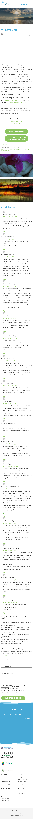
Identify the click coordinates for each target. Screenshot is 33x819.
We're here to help (5, 783)
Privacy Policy (20, 813)
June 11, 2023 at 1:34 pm (10, 426)
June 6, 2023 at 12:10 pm (10, 361)
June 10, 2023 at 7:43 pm (10, 403)
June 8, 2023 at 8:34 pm (10, 385)
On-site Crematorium (22, 777)
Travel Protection (21, 793)
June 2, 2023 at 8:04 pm (10, 257)
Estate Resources (5, 798)
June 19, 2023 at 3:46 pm (10, 523)
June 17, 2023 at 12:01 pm (10, 466)
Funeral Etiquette (5, 800)
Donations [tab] (6, 144)
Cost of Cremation (21, 776)
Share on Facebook (16, 121)
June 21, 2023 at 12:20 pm (10, 602)
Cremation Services (22, 781)
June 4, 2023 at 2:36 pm (10, 318)
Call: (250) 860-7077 (5, 784)
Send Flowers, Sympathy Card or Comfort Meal (16, 138)
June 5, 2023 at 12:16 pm (10, 338)
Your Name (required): (7, 659)
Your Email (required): (6, 666)
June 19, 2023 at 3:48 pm (10, 550)
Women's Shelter (5, 777)
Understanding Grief (5, 790)
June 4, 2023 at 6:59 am (10, 286)
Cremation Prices (21, 783)
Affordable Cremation (22, 779)
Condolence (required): (7, 673)
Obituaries (3, 776)
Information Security (5, 802)
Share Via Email (16, 123)
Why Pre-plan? (21, 790)
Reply (4, 231)
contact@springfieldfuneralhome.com (12, 656)
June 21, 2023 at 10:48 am (10, 580)
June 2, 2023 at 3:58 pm (10, 239)
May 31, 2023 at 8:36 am (10, 216)
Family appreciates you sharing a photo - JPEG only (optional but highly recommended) (14, 685)
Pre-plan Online (21, 791)
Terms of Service (13, 813)
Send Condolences (16, 131)
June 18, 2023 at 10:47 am (10, 489)
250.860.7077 (24, 4)
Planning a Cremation (22, 784)
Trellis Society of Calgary (10, 100)
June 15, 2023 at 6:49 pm (10, 444)
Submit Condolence (13, 698)
